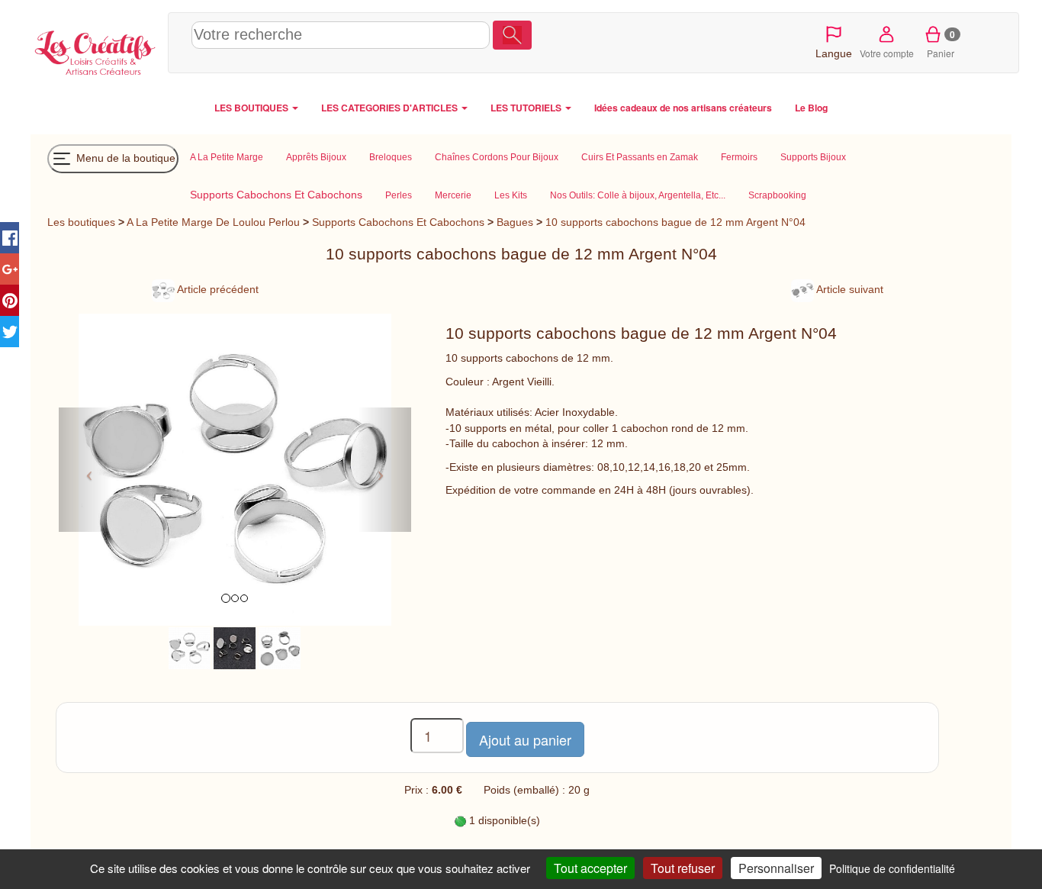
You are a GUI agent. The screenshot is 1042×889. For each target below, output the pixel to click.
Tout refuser (683, 868)
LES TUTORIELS (527, 107)
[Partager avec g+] (9, 269)
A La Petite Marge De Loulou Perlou (213, 222)
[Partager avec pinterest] (9, 300)
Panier (941, 43)
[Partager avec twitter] (9, 331)
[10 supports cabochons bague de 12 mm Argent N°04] (189, 648)
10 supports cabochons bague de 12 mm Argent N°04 (675, 222)
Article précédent (217, 289)
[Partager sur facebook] (9, 237)
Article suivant (848, 289)
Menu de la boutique (124, 157)
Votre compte (887, 53)
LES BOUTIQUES (252, 107)
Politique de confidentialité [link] (892, 868)
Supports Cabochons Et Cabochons (398, 222)
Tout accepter (590, 868)
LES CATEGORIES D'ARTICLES (390, 107)
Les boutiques (81, 222)
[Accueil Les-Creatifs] (95, 50)
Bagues (515, 222)
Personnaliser (776, 868)
